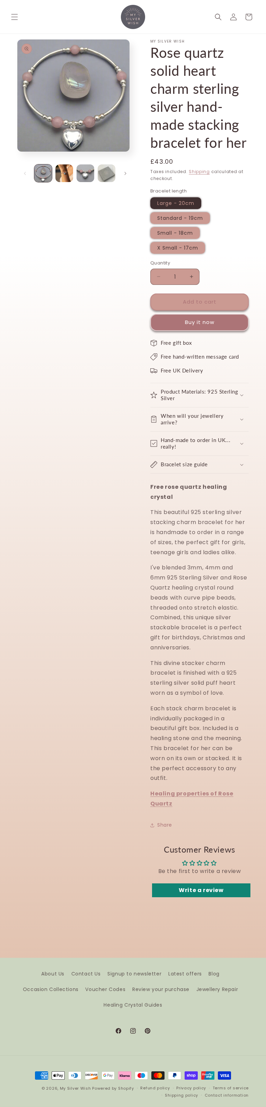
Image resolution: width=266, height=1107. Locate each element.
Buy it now (199, 322)
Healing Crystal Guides (133, 1004)
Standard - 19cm (180, 218)
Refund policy (155, 1088)
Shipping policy (181, 1095)
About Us (52, 973)
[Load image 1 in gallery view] (43, 173)
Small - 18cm (175, 233)
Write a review (201, 890)
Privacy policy (191, 1088)
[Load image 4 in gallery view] (106, 173)
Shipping (199, 171)
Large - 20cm (175, 203)
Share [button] (164, 824)
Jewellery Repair (217, 989)
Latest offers (185, 973)
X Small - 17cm (177, 247)
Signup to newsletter (134, 973)
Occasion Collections (51, 989)
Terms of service (231, 1088)
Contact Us (86, 973)
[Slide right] (125, 173)
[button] (14, 17)
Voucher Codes (105, 989)
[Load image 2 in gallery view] (64, 173)
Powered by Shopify (113, 1088)
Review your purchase (160, 989)
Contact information (227, 1095)
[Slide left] (25, 173)
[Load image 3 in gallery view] (85, 173)
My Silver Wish (75, 1088)
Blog (214, 973)
